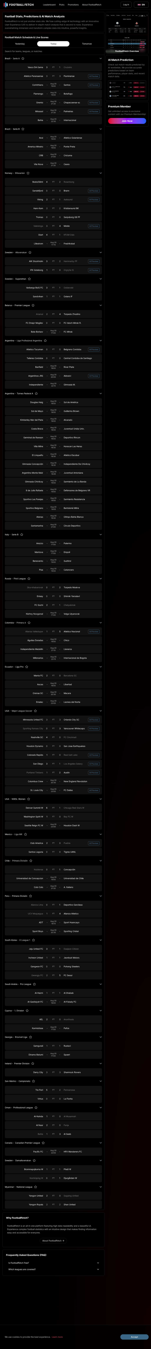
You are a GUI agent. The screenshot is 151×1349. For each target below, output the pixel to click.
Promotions (73, 4)
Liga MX (18, 834)
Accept (134, 1337)
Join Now (127, 120)
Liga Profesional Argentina (29, 340)
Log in (126, 4)
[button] (127, 33)
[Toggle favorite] (23, 58)
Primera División (20, 860)
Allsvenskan (21, 252)
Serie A (16, 58)
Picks (61, 4)
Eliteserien (20, 173)
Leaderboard (49, 4)
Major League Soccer (22, 711)
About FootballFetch (91, 4)
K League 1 (24, 940)
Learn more (57, 1337)
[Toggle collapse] (100, 58)
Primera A (21, 622)
